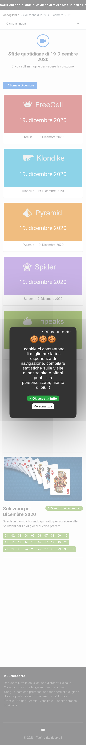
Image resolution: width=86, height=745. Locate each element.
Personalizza (43, 406)
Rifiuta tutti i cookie (57, 332)
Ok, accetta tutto (44, 398)
